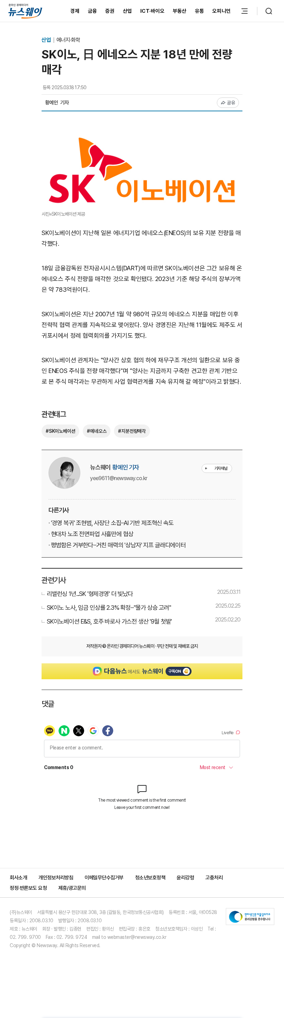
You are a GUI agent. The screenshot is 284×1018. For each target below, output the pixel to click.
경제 (75, 11)
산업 (127, 11)
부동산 (180, 11)
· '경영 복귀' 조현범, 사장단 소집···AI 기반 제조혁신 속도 (111, 522)
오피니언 (221, 11)
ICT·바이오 (152, 11)
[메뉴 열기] (244, 11)
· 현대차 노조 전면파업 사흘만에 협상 (90, 534)
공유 (231, 102)
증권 (110, 11)
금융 (92, 11)
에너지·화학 (68, 40)
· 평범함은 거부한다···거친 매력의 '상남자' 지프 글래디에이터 (117, 545)
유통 (199, 11)
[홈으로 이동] (25, 10)
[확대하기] (142, 137)
